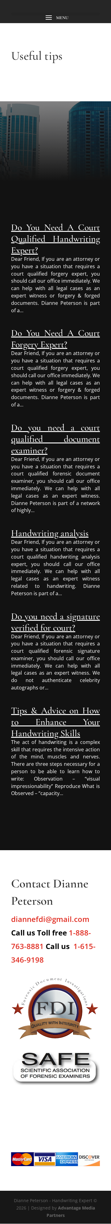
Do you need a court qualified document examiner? (55, 439)
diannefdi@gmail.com (50, 919)
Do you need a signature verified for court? (55, 622)
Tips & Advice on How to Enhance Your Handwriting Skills (55, 722)
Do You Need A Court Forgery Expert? (55, 338)
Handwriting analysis (49, 533)
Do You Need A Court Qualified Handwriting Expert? (55, 239)
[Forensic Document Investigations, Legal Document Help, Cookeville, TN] (55, 1119)
